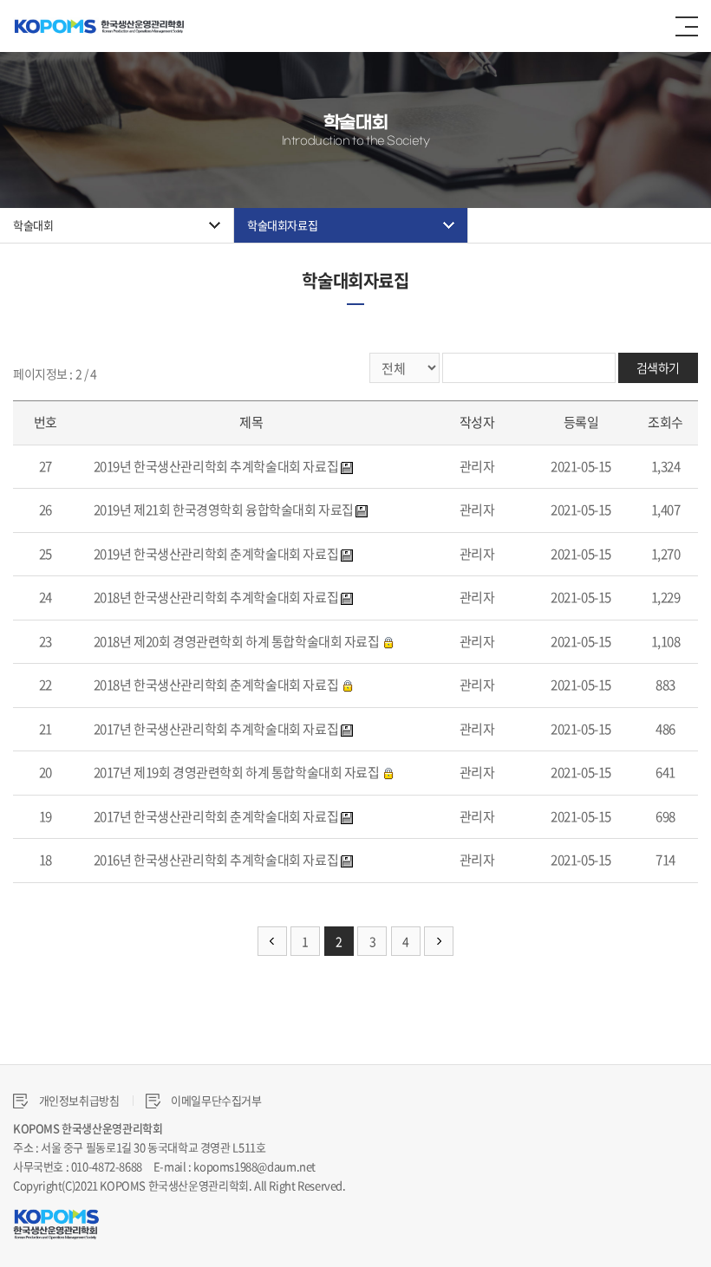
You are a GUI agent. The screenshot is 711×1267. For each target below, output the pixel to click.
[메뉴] (686, 26)
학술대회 (33, 225)
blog (462, 1185)
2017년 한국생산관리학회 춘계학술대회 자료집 (216, 816)
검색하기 (658, 367)
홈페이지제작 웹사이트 (399, 1185)
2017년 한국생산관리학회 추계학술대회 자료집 (216, 728)
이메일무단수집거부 (215, 1100)
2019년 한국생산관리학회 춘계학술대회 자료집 (216, 553)
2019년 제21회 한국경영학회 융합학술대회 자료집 (224, 509)
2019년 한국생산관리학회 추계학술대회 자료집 (216, 466)
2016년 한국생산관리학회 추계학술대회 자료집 (216, 859)
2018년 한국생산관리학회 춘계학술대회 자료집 (216, 684)
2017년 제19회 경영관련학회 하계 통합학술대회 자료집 (237, 772)
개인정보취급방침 (78, 1100)
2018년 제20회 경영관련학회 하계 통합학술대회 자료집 (237, 641)
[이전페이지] (272, 941)
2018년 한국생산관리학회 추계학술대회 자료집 (216, 597)
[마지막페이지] (438, 941)
